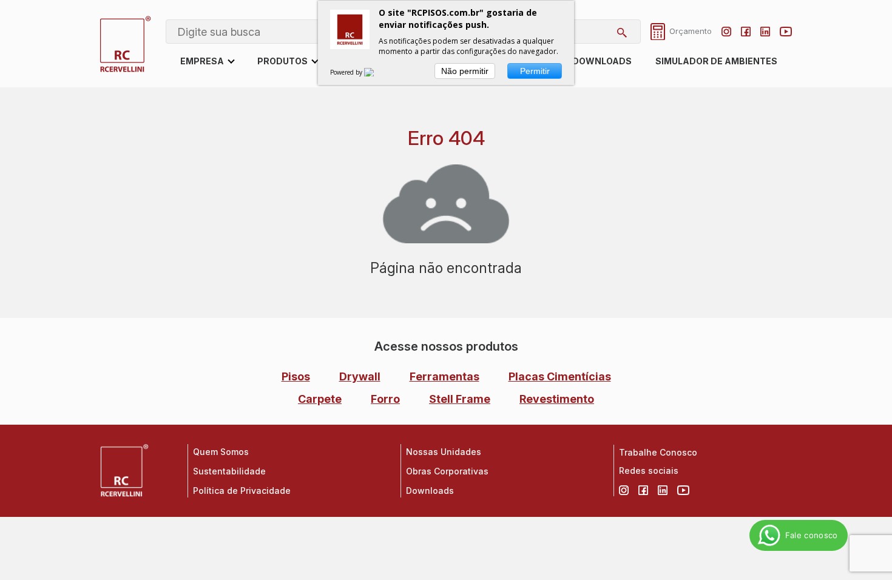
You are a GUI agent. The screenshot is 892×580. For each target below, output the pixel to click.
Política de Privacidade (242, 490)
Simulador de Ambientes (716, 61)
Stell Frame (459, 399)
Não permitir (464, 71)
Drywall (359, 376)
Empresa (202, 61)
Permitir (535, 71)
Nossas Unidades (443, 452)
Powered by (347, 72)
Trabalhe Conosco (658, 452)
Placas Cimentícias (560, 376)
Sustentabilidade (229, 471)
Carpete (320, 399)
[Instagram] (726, 31)
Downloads (602, 61)
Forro (385, 399)
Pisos (296, 376)
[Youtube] (786, 31)
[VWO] (376, 72)
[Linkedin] (765, 31)
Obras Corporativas (447, 471)
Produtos (282, 61)
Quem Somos (221, 452)
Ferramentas (444, 376)
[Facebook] (746, 31)
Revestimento (556, 399)
